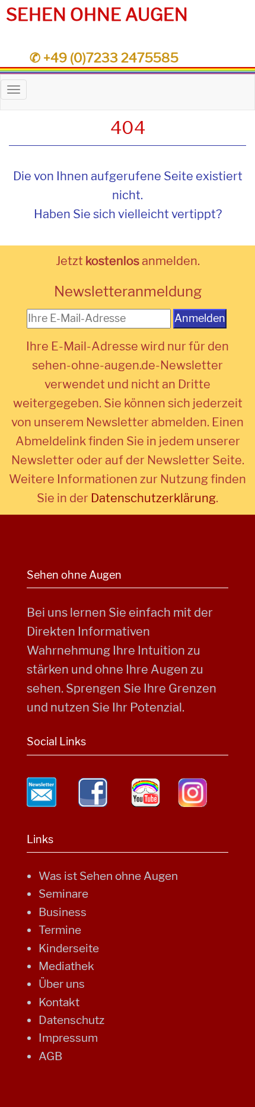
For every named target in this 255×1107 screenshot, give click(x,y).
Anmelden (199, 318)
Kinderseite (69, 948)
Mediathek (66, 966)
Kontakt (59, 1002)
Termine (60, 930)
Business (63, 912)
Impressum (68, 1038)
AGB (50, 1056)
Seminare (63, 894)
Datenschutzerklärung (153, 498)
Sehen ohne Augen (97, 14)
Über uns (62, 984)
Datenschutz (71, 1020)
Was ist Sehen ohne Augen (108, 876)
